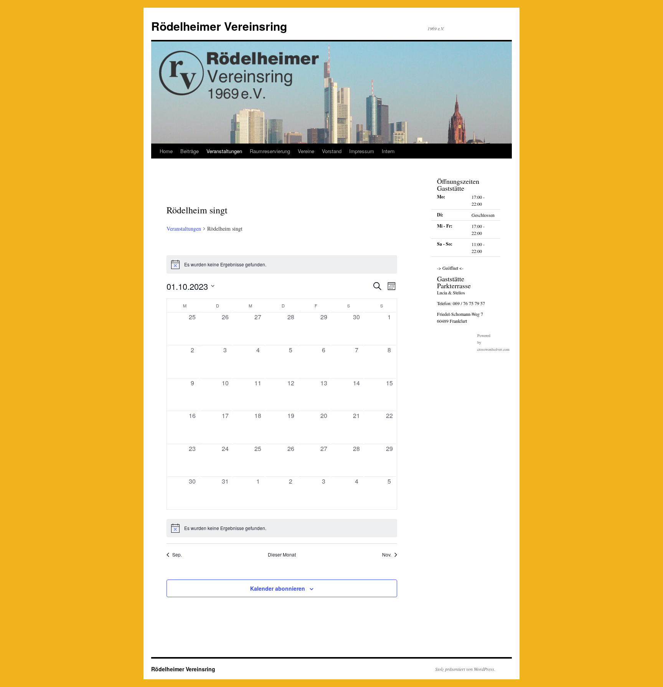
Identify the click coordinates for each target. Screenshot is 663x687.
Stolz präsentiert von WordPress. (465, 669)
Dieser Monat (282, 555)
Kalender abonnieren (277, 588)
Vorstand (331, 151)
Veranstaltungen (224, 151)
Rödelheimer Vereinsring (219, 26)
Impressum (361, 151)
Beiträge (189, 151)
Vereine (306, 151)
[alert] (282, 264)
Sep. (177, 555)
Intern (388, 151)
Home (166, 151)
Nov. (386, 555)
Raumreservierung (270, 151)
